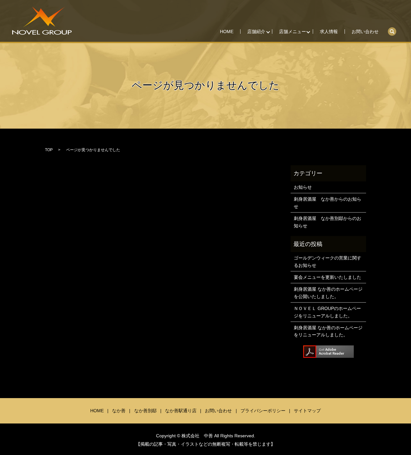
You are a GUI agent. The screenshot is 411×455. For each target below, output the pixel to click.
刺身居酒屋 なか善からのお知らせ (327, 202)
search (395, 29)
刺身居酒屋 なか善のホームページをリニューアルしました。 (328, 331)
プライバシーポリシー (262, 410)
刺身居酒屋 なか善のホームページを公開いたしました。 (328, 293)
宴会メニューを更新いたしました (327, 277)
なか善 (119, 410)
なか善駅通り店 (181, 410)
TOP (49, 150)
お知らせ (303, 187)
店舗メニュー (292, 31)
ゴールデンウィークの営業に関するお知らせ (327, 261)
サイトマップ (307, 410)
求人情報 (329, 31)
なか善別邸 (145, 410)
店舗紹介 (256, 31)
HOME (226, 31)
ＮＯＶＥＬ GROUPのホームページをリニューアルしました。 (327, 312)
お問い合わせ (365, 31)
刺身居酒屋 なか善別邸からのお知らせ (327, 222)
